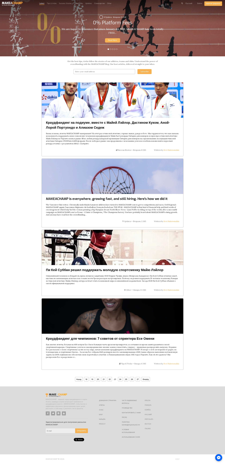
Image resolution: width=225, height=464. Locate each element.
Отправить (81, 430)
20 (98, 379)
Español (148, 410)
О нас (101, 410)
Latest (41, 3)
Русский (148, 415)
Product (102, 424)
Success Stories (65, 3)
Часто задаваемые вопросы (129, 402)
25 (126, 379)
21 (104, 379)
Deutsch (148, 424)
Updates (88, 3)
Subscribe (144, 71)
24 (120, 379)
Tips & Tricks (109, 17)
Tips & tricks (52, 3)
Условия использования (128, 431)
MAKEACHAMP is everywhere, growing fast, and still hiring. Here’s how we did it (107, 199)
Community (78, 3)
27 (138, 379)
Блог (101, 415)
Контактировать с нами (131, 413)
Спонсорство (99, 3)
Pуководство (127, 408)
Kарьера (102, 419)
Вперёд (146, 379)
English (147, 400)
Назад (78, 379)
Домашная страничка (107, 400)
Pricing (124, 417)
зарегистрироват (213, 3)
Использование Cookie (131, 437)
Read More (112, 40)
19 (92, 379)
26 (132, 379)
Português (149, 419)
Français (148, 405)
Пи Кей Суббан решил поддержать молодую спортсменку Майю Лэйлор (104, 270)
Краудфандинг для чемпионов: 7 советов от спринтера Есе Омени (100, 338)
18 (86, 379)
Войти (199, 3)
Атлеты (102, 405)
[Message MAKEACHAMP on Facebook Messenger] (218, 457)
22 (110, 379)
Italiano (148, 429)
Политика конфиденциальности (131, 423)
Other (109, 3)
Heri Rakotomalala (171, 150)
